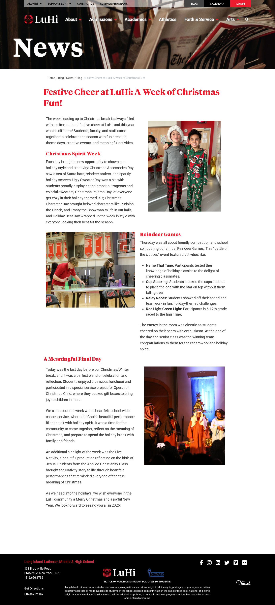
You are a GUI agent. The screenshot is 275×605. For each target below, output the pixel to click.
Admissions (100, 19)
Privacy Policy (33, 594)
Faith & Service (199, 19)
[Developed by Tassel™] (243, 591)
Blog (194, 3)
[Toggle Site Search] (247, 19)
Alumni (32, 3)
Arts (230, 19)
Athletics (167, 19)
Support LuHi (57, 3)
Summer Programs (114, 3)
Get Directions (34, 588)
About (71, 19)
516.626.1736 (34, 577)
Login (240, 3)
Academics (136, 19)
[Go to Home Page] (41, 19)
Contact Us (85, 3)
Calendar (217, 3)
